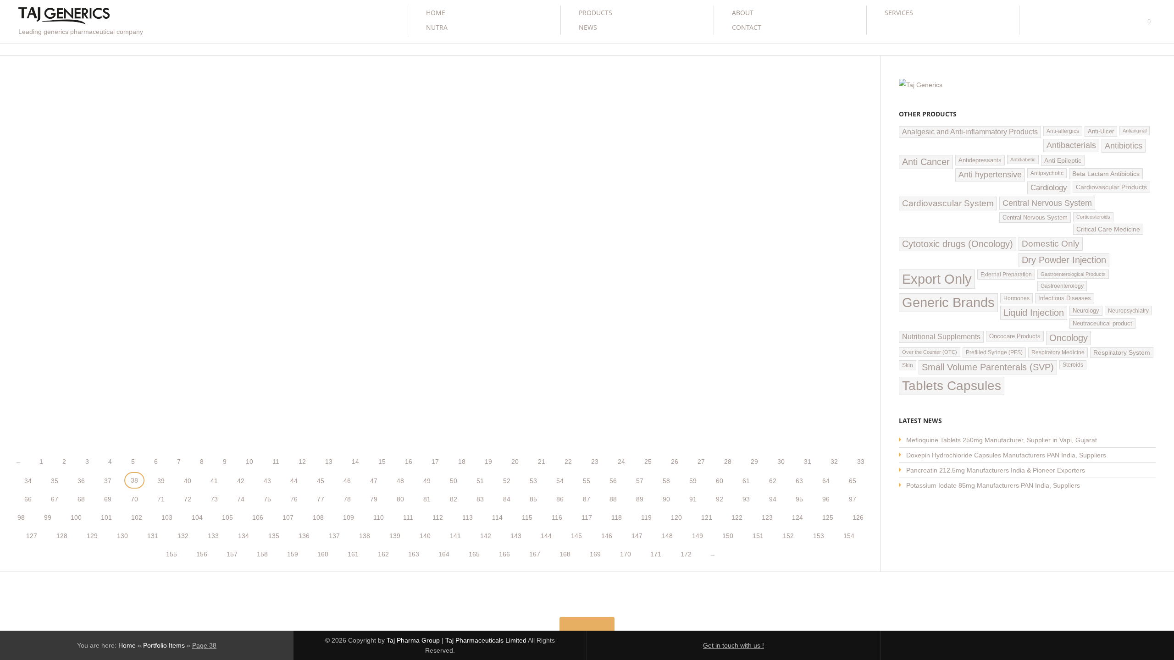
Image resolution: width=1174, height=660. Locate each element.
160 (322, 554)
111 (408, 517)
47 (373, 480)
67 (54, 499)
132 (182, 535)
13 (328, 461)
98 (21, 517)
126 (858, 517)
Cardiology (1048, 187)
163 (413, 554)
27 (701, 461)
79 (373, 499)
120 (676, 517)
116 (557, 517)
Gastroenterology (1062, 286)
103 (166, 517)
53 (533, 480)
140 (425, 535)
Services (899, 12)
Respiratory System (1121, 352)
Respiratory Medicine (1058, 352)
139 (394, 535)
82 (453, 499)
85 (533, 499)
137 (334, 535)
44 (294, 480)
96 (826, 499)
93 (746, 499)
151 (758, 535)
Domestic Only (1051, 243)
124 (797, 517)
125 (827, 517)
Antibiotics (1123, 145)
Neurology (1086, 311)
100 (76, 517)
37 (107, 480)
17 (435, 461)
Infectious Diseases (1064, 298)
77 (320, 499)
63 (799, 480)
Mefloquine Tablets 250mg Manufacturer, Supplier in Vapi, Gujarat (1001, 440)
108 (318, 517)
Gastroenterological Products (1073, 274)
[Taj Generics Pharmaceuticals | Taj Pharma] (64, 17)
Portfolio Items (164, 645)
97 (852, 499)
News (588, 27)
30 (781, 461)
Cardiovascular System (948, 203)
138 (364, 535)
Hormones (1016, 298)
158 (262, 554)
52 (506, 480)
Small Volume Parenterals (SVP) (988, 367)
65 (852, 480)
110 (378, 517)
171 (655, 554)
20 (515, 461)
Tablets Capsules (951, 386)
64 (826, 480)
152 (788, 535)
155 (171, 554)
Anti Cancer (926, 162)
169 (595, 554)
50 (453, 480)
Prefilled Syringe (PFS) (994, 352)
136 (304, 535)
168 (564, 554)
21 (541, 461)
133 (213, 535)
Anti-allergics (1063, 131)
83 (480, 499)
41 (214, 480)
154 (848, 535)
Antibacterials (1071, 145)
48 (400, 480)
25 (648, 461)
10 (249, 461)
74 (240, 499)
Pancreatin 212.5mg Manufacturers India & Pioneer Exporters (995, 470)
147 (636, 535)
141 (455, 535)
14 (355, 461)
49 (427, 480)
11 (275, 461)
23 (594, 461)
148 (667, 535)
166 (504, 554)
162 (383, 554)
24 (621, 461)
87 (586, 499)
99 (47, 517)
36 (81, 480)
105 (227, 517)
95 (799, 499)
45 (320, 480)
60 (719, 480)
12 (302, 461)
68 (81, 499)
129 (92, 535)
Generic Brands (948, 302)
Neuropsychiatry (1128, 311)
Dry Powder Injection (1064, 260)
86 (560, 499)
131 (152, 535)
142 (485, 535)
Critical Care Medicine (1108, 229)
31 (807, 461)
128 (61, 535)
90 (666, 499)
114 (497, 517)
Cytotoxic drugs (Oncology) (957, 244)
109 (348, 517)
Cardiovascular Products (1111, 187)
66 (28, 499)
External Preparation (1006, 274)
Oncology (1068, 338)
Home (435, 12)
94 (772, 499)
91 (693, 499)
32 (834, 461)
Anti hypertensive (990, 174)
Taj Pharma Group (413, 640)
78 (347, 499)
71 (161, 499)
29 (754, 461)
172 (686, 554)
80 (400, 499)
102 (136, 517)
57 (639, 480)
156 (201, 554)
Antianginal (1134, 130)
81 (427, 499)
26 (674, 461)
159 (292, 554)
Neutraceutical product (1102, 323)
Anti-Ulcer (1101, 131)
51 (480, 480)
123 (767, 517)
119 (646, 517)
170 (625, 554)
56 (613, 480)
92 (719, 499)
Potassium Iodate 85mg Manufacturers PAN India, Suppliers (993, 485)
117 (586, 517)
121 (706, 517)
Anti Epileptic (1062, 160)
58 (666, 480)
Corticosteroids (1093, 217)
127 (31, 535)
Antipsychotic (1046, 173)
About (742, 12)
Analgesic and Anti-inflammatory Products (970, 132)
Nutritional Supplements (941, 337)
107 (288, 517)
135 (273, 535)
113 (467, 517)
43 (267, 480)
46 (347, 480)
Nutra (437, 27)
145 (576, 535)
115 (527, 517)
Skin (907, 365)
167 (534, 554)
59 (693, 480)
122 (736, 517)
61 (746, 480)
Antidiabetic (1023, 159)
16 (408, 461)
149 (697, 535)
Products (595, 12)
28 (727, 461)
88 (613, 499)
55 (586, 480)
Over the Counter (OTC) (929, 352)
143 (515, 535)
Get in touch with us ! (733, 645)
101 (106, 517)
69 (107, 499)
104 (197, 517)
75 (267, 499)
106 (257, 517)
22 (568, 461)
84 (506, 499)
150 (727, 535)
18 (461, 461)
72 (187, 499)
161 (353, 554)
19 (488, 461)
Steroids (1073, 365)
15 (382, 461)
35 (54, 480)
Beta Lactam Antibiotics (1106, 173)
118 (616, 517)
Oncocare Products (1015, 336)
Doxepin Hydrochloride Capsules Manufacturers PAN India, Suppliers (1006, 455)
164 (443, 554)
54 (560, 480)
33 (860, 461)
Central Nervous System (1047, 203)
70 (134, 499)
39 (161, 480)
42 (240, 480)
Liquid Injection (1033, 313)
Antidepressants (980, 160)
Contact (746, 27)
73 (214, 499)
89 (639, 499)
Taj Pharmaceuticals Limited (485, 640)
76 (294, 499)
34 (28, 480)
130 (122, 535)
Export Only (937, 278)
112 (437, 517)
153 (818, 535)
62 (772, 480)
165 (474, 554)
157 (232, 554)
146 (606, 535)
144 (546, 535)
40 (187, 480)
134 (243, 535)
